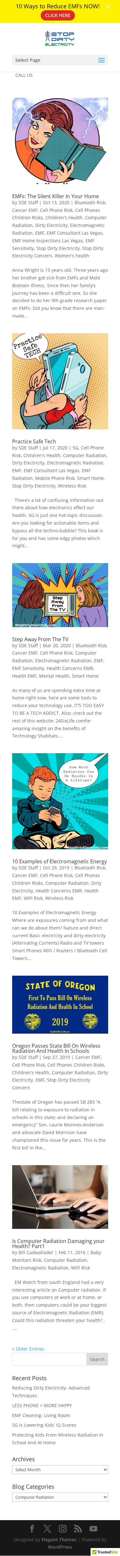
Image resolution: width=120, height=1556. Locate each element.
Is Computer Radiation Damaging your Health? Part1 (58, 1244)
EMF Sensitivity (28, 668)
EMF (39, 233)
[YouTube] (93, 1529)
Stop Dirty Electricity (58, 248)
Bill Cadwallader (36, 1252)
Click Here (57, 15)
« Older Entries (28, 1349)
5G (75, 448)
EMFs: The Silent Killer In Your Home (55, 196)
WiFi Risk (33, 898)
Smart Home (90, 478)
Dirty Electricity (51, 225)
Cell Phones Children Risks (75, 1065)
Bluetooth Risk (90, 202)
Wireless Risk (72, 486)
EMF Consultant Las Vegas (74, 233)
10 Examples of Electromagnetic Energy (59, 861)
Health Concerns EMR (70, 668)
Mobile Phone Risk (55, 478)
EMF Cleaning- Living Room (41, 1415)
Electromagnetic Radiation (75, 463)
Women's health (72, 256)
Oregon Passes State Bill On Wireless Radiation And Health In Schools (56, 1048)
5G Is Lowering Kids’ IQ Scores (44, 1425)
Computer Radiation (84, 455)
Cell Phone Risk (56, 210)
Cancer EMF (24, 210)
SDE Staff (28, 202)
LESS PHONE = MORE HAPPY (42, 1405)
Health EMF (24, 676)
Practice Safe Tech (34, 441)
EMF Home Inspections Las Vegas (47, 241)
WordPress (60, 1547)
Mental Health (54, 676)
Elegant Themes (59, 1539)
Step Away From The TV (40, 639)
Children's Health (64, 217)
